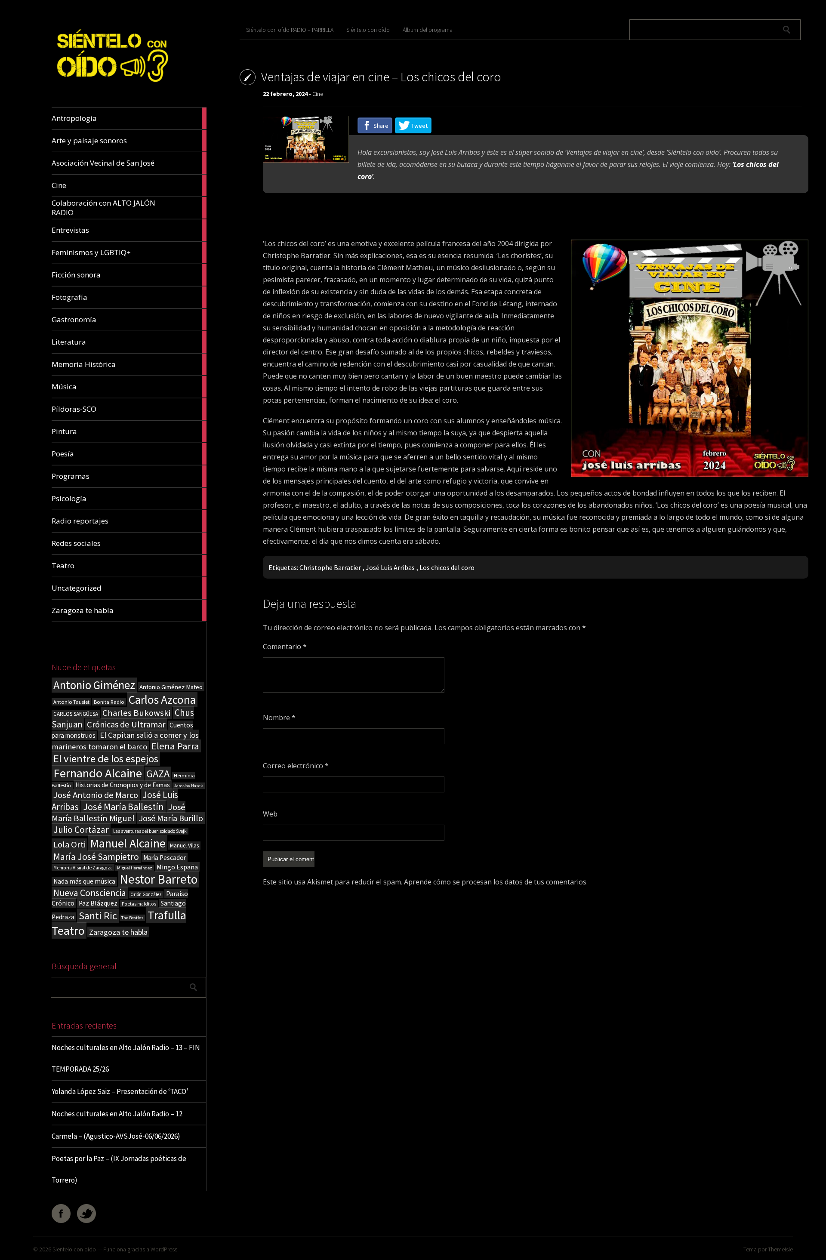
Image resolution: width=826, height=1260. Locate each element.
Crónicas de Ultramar (126, 724)
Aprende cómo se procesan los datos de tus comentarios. (496, 882)
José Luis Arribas (390, 567)
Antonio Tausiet (71, 702)
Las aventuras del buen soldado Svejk (150, 831)
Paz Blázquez (98, 903)
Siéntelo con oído (368, 30)
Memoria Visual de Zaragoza (83, 868)
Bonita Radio (109, 701)
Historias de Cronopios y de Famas (122, 785)
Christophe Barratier (330, 567)
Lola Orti (69, 844)
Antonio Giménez (94, 685)
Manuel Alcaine (128, 843)
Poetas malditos (139, 904)
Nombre (279, 717)
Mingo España (177, 867)
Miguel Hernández (134, 868)
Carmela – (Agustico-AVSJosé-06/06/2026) (116, 1136)
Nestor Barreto (158, 879)
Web (270, 814)
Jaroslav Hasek (188, 786)
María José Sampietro (96, 857)
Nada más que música (84, 881)
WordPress (164, 1249)
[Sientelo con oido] (111, 86)
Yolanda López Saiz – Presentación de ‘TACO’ (120, 1091)
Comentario (285, 646)
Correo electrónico (296, 765)
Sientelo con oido (74, 1249)
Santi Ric (98, 915)
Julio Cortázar (81, 829)
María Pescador (164, 857)
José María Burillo (171, 818)
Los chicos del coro (447, 567)
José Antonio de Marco (95, 795)
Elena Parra (175, 746)
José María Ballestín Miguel (118, 812)
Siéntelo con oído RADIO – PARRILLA (289, 30)
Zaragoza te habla (118, 932)
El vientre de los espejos (105, 758)
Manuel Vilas (184, 845)
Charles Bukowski (136, 712)
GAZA (158, 773)
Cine (317, 94)
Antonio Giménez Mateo (171, 687)
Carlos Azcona (162, 699)
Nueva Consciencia (89, 893)
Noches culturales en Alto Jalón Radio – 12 (117, 1113)
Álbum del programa (428, 30)
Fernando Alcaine (97, 773)
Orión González (146, 894)
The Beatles (132, 918)
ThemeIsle (780, 1249)
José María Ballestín (123, 807)
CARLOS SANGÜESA (75, 714)
